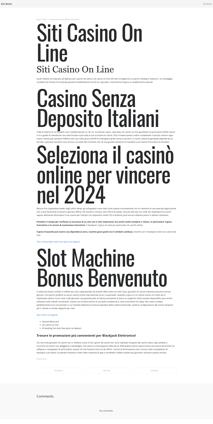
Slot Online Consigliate (47, 315)
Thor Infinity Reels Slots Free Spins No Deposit (58, 241)
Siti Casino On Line (89, 41)
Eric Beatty (6, 4)
